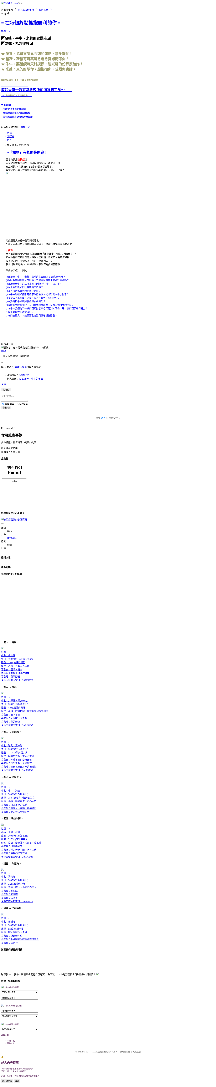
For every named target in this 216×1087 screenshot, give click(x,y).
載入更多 (6, 390)
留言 (24, 367)
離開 (17, 1081)
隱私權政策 (125, 1052)
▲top (3, 384)
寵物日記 (25, 127)
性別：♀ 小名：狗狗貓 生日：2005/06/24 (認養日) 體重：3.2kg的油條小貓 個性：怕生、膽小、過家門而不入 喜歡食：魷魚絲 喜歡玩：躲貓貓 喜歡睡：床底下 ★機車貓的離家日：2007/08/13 (18, 887)
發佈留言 (6, 407)
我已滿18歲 (7, 1081)
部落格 (10, 136)
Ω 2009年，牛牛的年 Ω (31, 379)
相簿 (9, 133)
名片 (9, 140)
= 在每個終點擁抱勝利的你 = (31, 22)
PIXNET (85, 1052)
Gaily (3, 350)
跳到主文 (6, 31)
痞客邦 (18, 367)
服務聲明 (137, 1052)
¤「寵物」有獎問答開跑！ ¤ (28, 152)
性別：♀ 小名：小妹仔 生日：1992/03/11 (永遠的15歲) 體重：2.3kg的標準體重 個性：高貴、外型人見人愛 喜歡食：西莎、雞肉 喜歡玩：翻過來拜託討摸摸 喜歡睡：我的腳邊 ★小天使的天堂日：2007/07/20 (18, 666)
